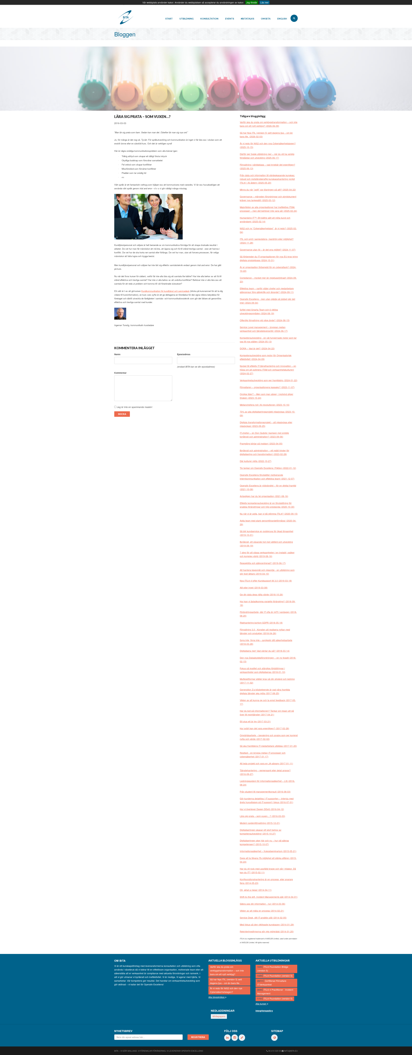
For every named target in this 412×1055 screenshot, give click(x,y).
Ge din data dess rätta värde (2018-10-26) (261, 594)
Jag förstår (251, 2)
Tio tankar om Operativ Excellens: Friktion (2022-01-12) (268, 468)
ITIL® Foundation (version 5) (275, 975)
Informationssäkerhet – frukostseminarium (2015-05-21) (268, 851)
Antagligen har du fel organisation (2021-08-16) (264, 496)
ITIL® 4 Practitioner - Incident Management (275, 991)
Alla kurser (261, 1003)
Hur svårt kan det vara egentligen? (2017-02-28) (264, 728)
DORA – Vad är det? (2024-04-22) (257, 348)
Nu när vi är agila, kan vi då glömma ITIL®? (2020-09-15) (269, 513)
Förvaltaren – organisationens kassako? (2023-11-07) (267, 387)
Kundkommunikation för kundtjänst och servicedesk (165, 291)
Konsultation (209, 18)
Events (229, 18)
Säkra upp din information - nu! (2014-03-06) (262, 903)
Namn (117, 354)
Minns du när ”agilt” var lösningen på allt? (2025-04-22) (268, 189)
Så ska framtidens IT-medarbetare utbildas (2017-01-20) (268, 745)
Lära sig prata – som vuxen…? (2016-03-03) (262, 816)
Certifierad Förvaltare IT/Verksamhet (271, 982)
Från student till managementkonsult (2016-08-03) (265, 791)
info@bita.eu (291, 1050)
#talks (247, 18)
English (282, 18)
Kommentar (120, 372)
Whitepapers (218, 1016)
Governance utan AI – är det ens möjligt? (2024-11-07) (268, 249)
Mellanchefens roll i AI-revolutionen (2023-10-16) (265, 404)
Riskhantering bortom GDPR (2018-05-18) (261, 622)
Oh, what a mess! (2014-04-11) (256, 890)
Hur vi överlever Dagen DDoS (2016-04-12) (262, 809)
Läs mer (264, 2)
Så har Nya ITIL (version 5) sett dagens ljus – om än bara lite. (226, 981)
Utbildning (186, 18)
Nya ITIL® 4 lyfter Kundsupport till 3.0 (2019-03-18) (266, 580)
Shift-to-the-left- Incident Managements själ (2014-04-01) (269, 896)
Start (169, 18)
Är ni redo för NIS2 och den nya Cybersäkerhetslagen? (226, 990)
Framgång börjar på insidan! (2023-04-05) (261, 443)
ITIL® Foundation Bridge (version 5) (272, 968)
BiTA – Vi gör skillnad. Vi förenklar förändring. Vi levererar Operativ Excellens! (158, 1050)
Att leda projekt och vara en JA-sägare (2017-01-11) (266, 763)
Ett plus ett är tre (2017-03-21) (255, 721)
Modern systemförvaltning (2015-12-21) (260, 823)
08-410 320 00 (274, 1050)
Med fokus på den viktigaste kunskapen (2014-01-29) (267, 924)
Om (266, 18)
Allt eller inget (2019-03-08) (254, 587)
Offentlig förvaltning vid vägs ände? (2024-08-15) (265, 320)
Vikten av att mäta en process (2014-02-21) (262, 910)
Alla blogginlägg (216, 997)
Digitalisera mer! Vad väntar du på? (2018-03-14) (265, 650)
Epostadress (183, 354)
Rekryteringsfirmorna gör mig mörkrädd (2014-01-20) (267, 931)
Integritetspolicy (264, 1010)
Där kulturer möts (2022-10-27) (256, 461)
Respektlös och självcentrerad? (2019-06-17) (263, 563)
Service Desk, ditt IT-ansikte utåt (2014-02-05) (263, 917)
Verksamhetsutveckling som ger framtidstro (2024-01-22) (268, 380)
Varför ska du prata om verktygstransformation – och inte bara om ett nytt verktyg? (227, 970)
